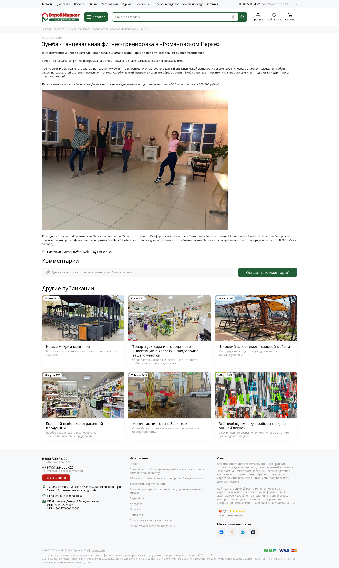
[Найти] (242, 17)
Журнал (126, 4)
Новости (80, 4)
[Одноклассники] (232, 532)
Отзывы (212, 4)
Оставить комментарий (267, 272)
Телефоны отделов (166, 4)
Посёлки (141, 4)
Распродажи (109, 4)
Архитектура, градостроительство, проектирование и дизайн (166, 491)
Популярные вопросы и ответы (151, 520)
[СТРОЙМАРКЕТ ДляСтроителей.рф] (61, 17)
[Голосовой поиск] (233, 17)
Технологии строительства (148, 484)
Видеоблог (137, 498)
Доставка (63, 4)
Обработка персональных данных (152, 526)
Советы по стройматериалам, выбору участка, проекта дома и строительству (167, 471)
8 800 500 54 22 (249, 4)
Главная (46, 29)
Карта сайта (98, 550)
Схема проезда (193, 4)
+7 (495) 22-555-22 (57, 467)
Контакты (136, 515)
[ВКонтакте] (221, 532)
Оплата (135, 509)
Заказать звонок (56, 478)
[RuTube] (253, 532)
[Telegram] (242, 532)
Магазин (47, 4)
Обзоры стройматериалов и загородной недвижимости (167, 478)
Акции (93, 4)
